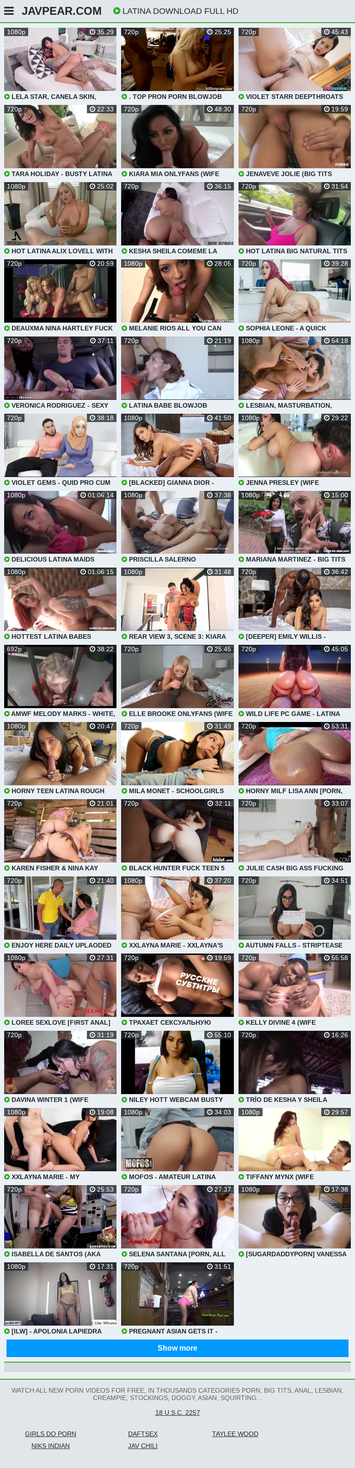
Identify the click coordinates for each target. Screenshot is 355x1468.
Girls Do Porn (50, 1433)
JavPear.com (62, 11)
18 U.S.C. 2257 (177, 1412)
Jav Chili (143, 1446)
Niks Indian (50, 1446)
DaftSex (143, 1433)
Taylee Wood (235, 1433)
